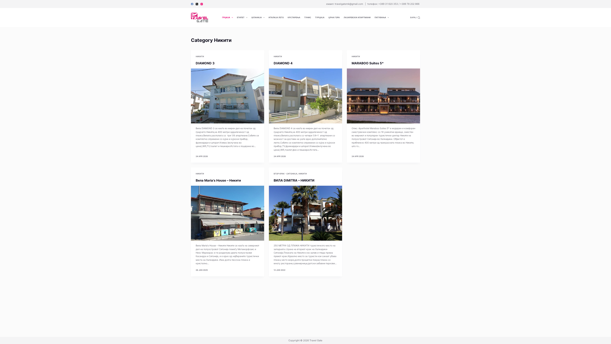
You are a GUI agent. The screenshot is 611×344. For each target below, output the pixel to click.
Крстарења (294, 17)
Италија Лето (276, 17)
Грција (226, 17)
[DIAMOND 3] (227, 95)
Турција (319, 17)
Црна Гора (334, 17)
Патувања (380, 17)
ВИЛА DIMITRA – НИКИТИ (294, 180)
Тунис (307, 17)
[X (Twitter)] (197, 4)
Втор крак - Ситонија (285, 173)
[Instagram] (201, 4)
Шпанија (256, 17)
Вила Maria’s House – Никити (218, 180)
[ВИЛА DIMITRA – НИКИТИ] (305, 213)
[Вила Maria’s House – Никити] (227, 213)
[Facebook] (192, 4)
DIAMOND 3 (205, 63)
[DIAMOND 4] (305, 95)
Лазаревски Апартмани (357, 17)
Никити (200, 56)
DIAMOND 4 (283, 63)
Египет (240, 17)
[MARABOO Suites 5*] (383, 95)
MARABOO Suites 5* (368, 63)
